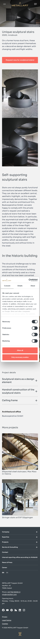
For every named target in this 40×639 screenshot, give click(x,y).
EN (3, 573)
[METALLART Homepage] (20, 4)
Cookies (5, 624)
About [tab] (33, 286)
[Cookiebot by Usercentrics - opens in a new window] (29, 280)
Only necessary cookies (20, 357)
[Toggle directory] (35, 531)
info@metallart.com (9, 594)
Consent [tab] (7, 286)
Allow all (20, 350)
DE (7, 573)
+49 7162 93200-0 (13, 592)
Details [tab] (20, 286)
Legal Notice (6, 620)
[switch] (35, 328)
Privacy (4, 617)
